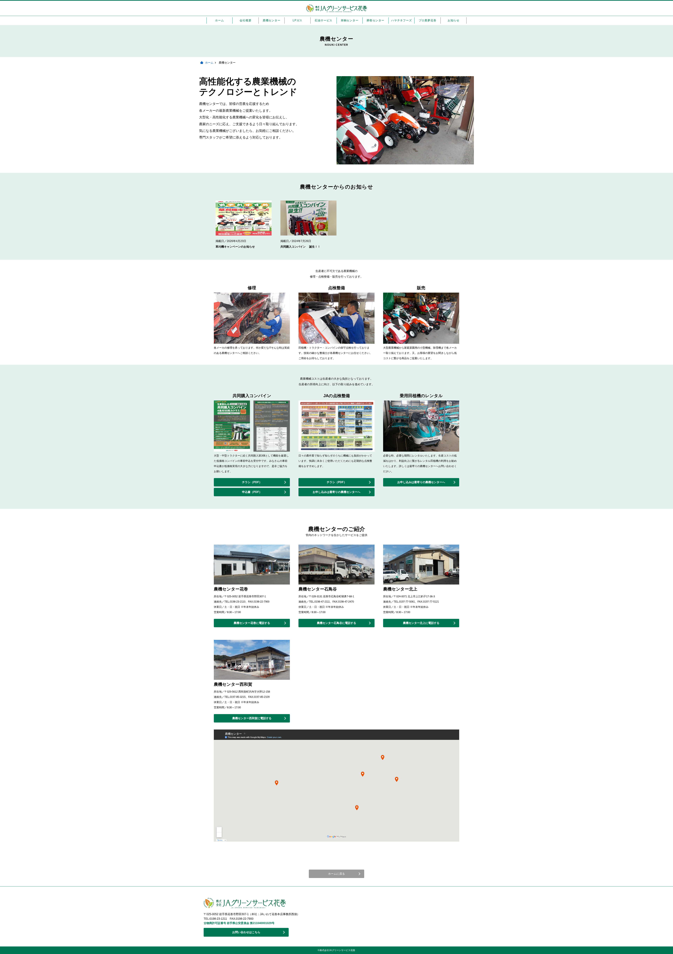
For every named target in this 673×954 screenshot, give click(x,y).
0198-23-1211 (220, 918)
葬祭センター (375, 20)
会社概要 (245, 20)
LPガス (297, 20)
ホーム (219, 20)
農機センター (271, 20)
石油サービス (323, 20)
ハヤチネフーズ (401, 20)
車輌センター (349, 20)
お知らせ (453, 20)
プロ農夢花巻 (427, 20)
